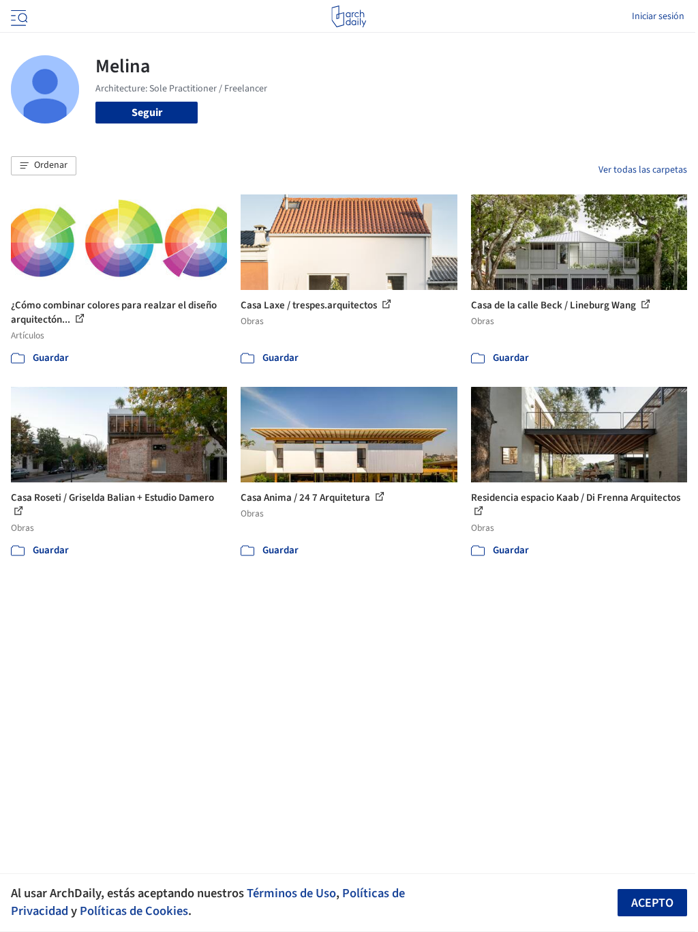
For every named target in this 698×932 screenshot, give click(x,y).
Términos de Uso (291, 893)
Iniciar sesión (658, 16)
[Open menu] (17, 16)
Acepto (652, 903)
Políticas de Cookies (134, 911)
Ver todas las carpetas (642, 170)
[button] (43, 165)
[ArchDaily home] (348, 16)
